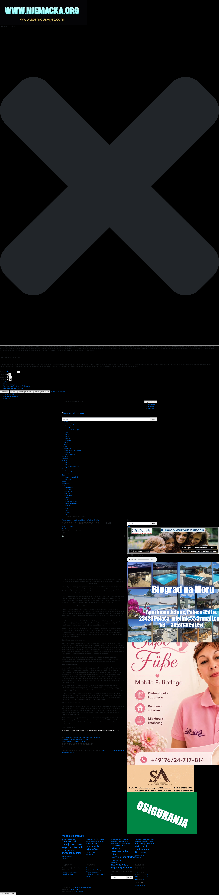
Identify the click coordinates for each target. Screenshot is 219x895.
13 (143, 874)
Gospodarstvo (66, 448)
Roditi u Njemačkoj (71, 477)
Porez (67, 436)
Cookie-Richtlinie (8, 394)
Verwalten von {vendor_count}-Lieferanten (17, 386)
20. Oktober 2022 (116, 860)
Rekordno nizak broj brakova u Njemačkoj (75, 739)
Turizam (68, 489)
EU (66, 463)
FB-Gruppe (68, 491)
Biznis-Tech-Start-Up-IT (73, 450)
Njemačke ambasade (72, 467)
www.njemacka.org (68, 874)
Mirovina (65, 456)
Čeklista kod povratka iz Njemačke (93, 846)
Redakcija (65, 529)
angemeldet (72, 747)
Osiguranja (65, 483)
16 (136, 877)
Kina (91, 737)
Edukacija (68, 426)
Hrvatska (68, 499)
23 (136, 879)
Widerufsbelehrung (92, 872)
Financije (65, 444)
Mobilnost (65, 458)
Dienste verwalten (9, 384)
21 (145, 877)
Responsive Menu (150, 402)
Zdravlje (68, 479)
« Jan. (137, 885)
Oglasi (64, 481)
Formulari (65, 446)
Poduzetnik (91, 520)
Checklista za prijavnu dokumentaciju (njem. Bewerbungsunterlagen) (124, 851)
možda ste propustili (73, 835)
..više (63, 485)
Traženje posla (70, 471)
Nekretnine (68, 495)
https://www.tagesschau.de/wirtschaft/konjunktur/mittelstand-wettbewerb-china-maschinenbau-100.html (90, 730)
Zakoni (67, 434)
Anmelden (151, 406)
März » (142, 885)
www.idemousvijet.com (69, 872)
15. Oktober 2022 (141, 855)
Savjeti (67, 473)
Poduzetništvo (70, 454)
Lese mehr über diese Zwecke (13, 388)
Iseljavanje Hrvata (71, 501)
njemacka (97, 737)
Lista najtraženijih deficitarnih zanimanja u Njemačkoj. (145, 848)
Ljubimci (68, 506)
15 (147, 874)
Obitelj (64, 475)
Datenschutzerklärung (10, 396)
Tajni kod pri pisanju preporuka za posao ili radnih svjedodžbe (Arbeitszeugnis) (72, 847)
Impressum (6, 398)
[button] (109, 186)
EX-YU (67, 465)
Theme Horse (73, 889)
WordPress (79, 891)
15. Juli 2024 (90, 852)
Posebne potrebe (71, 503)
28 (145, 879)
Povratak (96, 841)
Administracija (70, 424)
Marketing (151, 408)
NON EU (64, 460)
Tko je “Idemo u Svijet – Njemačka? (121, 866)
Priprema (68, 438)
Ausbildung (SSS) (74, 430)
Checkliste (65, 442)
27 (143, 879)
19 (141, 877)
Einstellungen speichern (41, 392)
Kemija (67, 452)
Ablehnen (13, 392)
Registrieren (151, 404)
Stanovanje (69, 487)
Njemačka (65, 422)
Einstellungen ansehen (25, 392)
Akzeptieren (4, 392)
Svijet (67, 497)
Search (64, 416)
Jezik (67, 432)
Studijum (72, 428)
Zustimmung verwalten (8, 894)
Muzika (67, 493)
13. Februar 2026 (67, 527)
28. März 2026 (67, 856)
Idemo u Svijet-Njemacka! (83, 887)
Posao (64, 469)
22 (147, 877)
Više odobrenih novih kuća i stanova (74, 741)
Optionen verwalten (9, 382)
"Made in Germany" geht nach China (77, 737)
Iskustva (68, 440)
